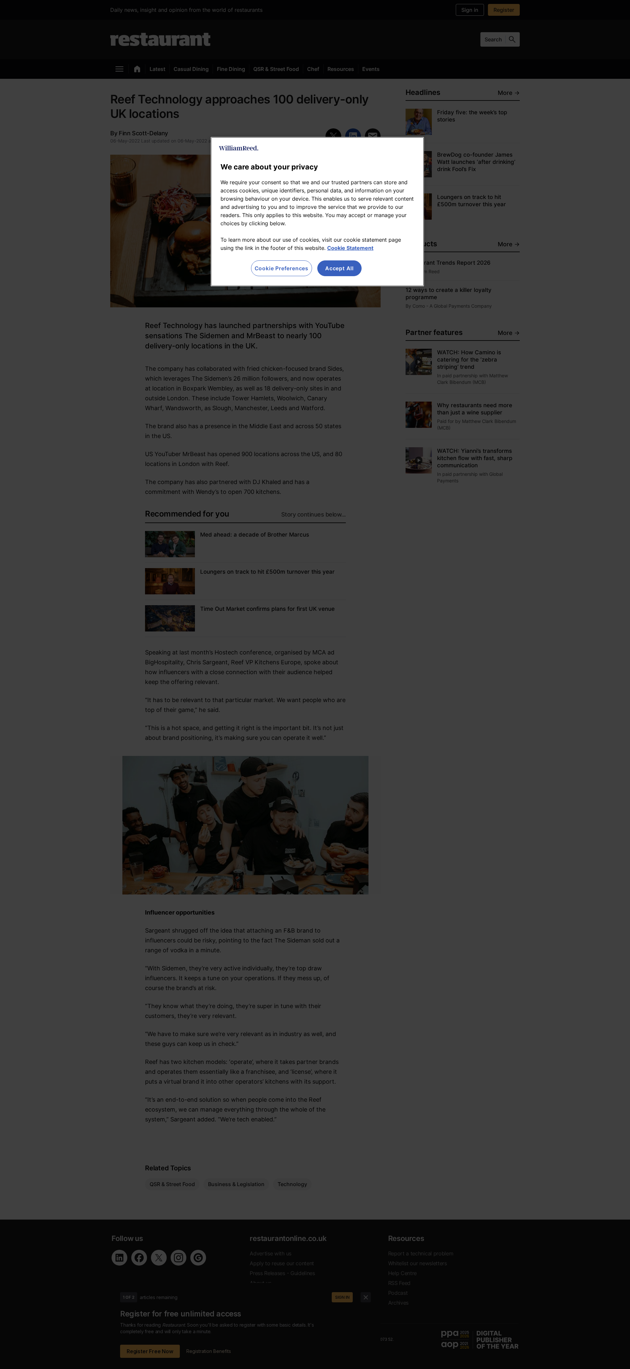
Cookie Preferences (281, 268)
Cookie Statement (350, 248)
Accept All (339, 268)
